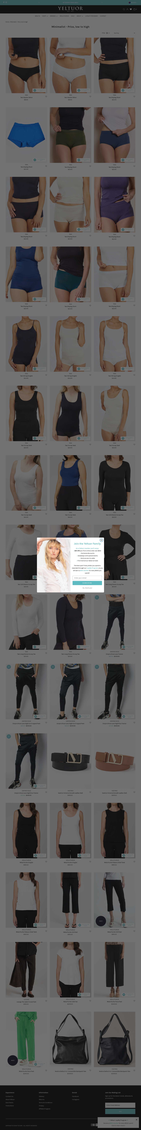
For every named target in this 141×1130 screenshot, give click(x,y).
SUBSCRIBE (87, 583)
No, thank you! (87, 588)
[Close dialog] (101, 540)
